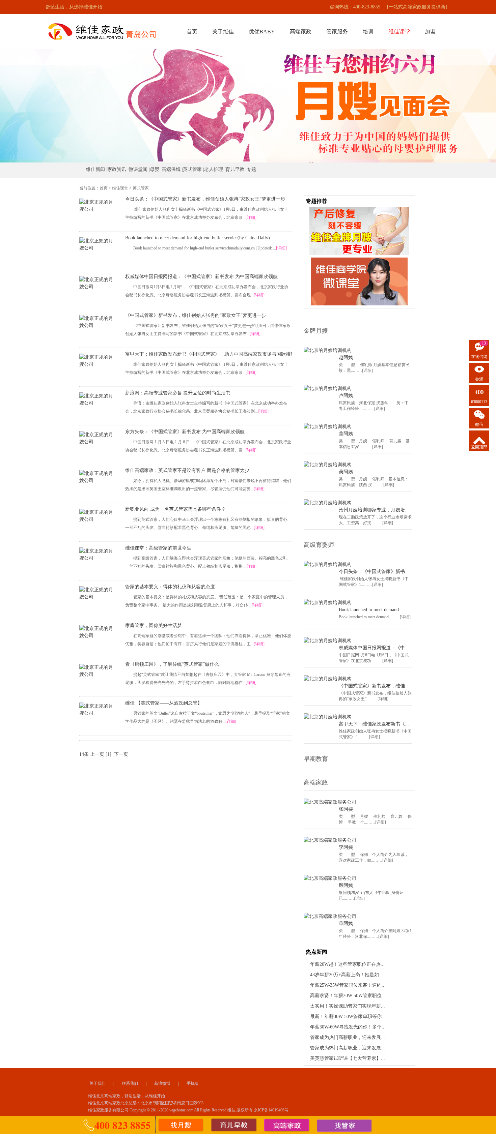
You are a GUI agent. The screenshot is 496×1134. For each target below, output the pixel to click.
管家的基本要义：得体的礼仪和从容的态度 (170, 586)
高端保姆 (171, 169)
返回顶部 (479, 447)
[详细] (251, 217)
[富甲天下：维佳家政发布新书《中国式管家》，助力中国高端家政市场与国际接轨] (97, 361)
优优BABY (262, 31)
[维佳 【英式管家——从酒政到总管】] (97, 710)
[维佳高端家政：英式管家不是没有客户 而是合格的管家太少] (97, 477)
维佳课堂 (120, 188)
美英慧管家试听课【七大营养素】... (347, 1058)
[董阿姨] (328, 426)
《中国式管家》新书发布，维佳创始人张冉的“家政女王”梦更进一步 (195, 315)
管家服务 (337, 31)
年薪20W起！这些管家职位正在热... (347, 964)
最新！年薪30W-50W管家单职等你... (348, 1016)
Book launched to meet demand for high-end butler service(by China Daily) (197, 237)
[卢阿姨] (328, 388)
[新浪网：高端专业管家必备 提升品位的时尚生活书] (97, 399)
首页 (192, 31)
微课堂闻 (138, 169)
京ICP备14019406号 (271, 1110)
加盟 (430, 31)
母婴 (154, 169)
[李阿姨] (330, 840)
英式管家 (192, 169)
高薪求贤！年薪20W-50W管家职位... (348, 995)
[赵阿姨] (328, 350)
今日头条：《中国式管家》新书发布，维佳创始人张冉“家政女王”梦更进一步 (205, 199)
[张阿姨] (330, 802)
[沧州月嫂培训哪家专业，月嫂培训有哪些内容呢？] (328, 502)
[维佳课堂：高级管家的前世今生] (97, 554)
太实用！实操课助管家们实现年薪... (347, 1006)
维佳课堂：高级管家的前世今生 (158, 547)
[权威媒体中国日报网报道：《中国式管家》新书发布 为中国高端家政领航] (97, 283)
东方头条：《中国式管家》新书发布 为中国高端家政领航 (185, 431)
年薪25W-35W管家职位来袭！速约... (348, 985)
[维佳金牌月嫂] (181, 1125)
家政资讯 (116, 169)
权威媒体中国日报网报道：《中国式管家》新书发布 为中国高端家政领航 (201, 276)
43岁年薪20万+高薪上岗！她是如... (346, 974)
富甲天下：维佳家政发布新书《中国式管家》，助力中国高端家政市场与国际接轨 (208, 354)
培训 (368, 31)
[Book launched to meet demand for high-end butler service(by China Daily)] (97, 244)
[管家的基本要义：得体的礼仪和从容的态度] (97, 593)
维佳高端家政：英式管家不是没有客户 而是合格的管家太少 (187, 470)
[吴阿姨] (328, 464)
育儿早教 (234, 169)
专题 (251, 169)
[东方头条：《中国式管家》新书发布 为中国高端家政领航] (97, 438)
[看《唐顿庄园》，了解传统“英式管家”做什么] (97, 671)
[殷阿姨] (330, 878)
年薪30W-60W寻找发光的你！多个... (348, 1026)
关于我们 (97, 1083)
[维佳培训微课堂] (359, 261)
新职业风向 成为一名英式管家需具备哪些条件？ (175, 509)
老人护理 (213, 169)
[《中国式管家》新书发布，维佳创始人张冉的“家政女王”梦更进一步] (97, 322)
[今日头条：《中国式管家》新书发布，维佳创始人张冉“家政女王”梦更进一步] (97, 206)
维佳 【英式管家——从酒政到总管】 (163, 703)
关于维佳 (223, 31)
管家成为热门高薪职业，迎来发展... (347, 1037)
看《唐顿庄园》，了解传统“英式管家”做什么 (172, 664)
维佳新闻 (95, 169)
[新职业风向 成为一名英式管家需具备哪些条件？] (97, 516)
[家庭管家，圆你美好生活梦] (97, 632)
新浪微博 (162, 1083)
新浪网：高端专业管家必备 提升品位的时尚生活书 (177, 392)
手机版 (193, 1083)
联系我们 (130, 1083)
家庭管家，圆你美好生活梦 (153, 625)
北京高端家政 (108, 1096)
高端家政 (300, 31)
